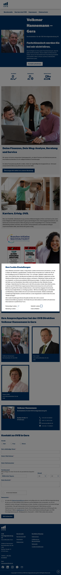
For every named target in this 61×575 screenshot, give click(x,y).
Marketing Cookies (10, 308)
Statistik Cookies (35, 306)
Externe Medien (35, 308)
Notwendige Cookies (11, 306)
